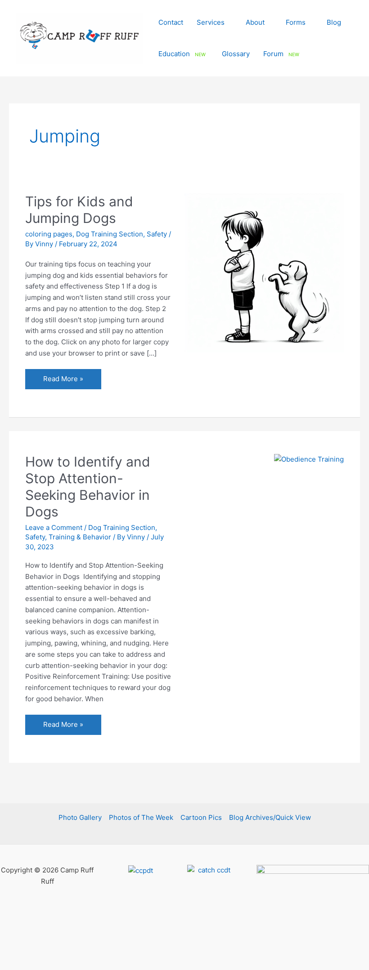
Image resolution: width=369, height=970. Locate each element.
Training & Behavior (80, 537)
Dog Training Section (109, 234)
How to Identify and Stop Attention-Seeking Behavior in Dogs (87, 487)
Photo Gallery (80, 817)
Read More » (63, 381)
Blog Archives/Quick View (270, 817)
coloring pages (48, 234)
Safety (157, 234)
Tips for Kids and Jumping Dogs (79, 209)
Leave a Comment (53, 527)
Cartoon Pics (201, 817)
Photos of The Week (141, 817)
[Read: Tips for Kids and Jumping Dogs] (264, 272)
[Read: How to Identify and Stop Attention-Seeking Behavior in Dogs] (309, 458)
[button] (228, 22)
